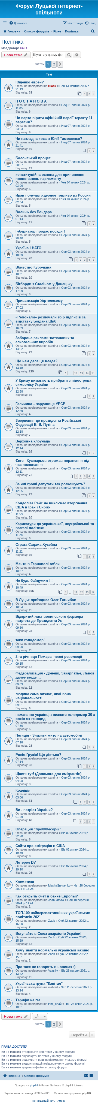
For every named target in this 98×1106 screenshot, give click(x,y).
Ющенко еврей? (30, 82)
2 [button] (54, 64)
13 (81, 373)
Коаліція (23, 790)
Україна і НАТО (28, 248)
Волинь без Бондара (34, 212)
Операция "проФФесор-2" (38, 829)
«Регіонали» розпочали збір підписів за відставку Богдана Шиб (50, 319)
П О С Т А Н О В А (31, 101)
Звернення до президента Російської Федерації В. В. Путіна (48, 422)
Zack (51, 920)
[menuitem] (18, 23)
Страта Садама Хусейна (36, 545)
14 (87, 373)
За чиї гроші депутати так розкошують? (50, 484)
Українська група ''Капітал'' (39, 983)
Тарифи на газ (28, 1000)
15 (92, 373)
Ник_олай (55, 1003)
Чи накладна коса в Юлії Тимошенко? (49, 139)
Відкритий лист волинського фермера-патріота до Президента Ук (50, 618)
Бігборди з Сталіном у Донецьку (44, 284)
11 (75, 592)
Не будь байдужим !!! (34, 580)
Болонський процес (33, 158)
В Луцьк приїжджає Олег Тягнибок (46, 600)
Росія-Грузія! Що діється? (38, 755)
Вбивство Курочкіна (33, 267)
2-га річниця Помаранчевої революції (49, 657)
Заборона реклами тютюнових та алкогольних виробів (45, 340)
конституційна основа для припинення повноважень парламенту (50, 177)
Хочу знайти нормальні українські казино (52, 950)
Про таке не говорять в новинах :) (45, 967)
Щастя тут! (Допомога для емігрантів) (48, 774)
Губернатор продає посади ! (40, 231)
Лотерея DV (26, 862)
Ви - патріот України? (34, 810)
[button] (60, 64)
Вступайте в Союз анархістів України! (48, 934)
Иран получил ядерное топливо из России (53, 195)
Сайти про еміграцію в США (40, 846)
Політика (12, 42)
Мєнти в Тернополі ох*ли (38, 564)
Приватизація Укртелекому (39, 301)
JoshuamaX (56, 900)
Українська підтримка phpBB (72, 1093)
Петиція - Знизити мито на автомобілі (49, 735)
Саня (23, 48)
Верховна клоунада (33, 441)
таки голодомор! (30, 640)
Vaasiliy (53, 970)
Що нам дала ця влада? (36, 361)
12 (75, 373)
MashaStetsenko (59, 885)
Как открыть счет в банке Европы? (47, 896)
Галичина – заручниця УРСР (40, 404)
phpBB (34, 1085)
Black (52, 86)
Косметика (25, 882)
